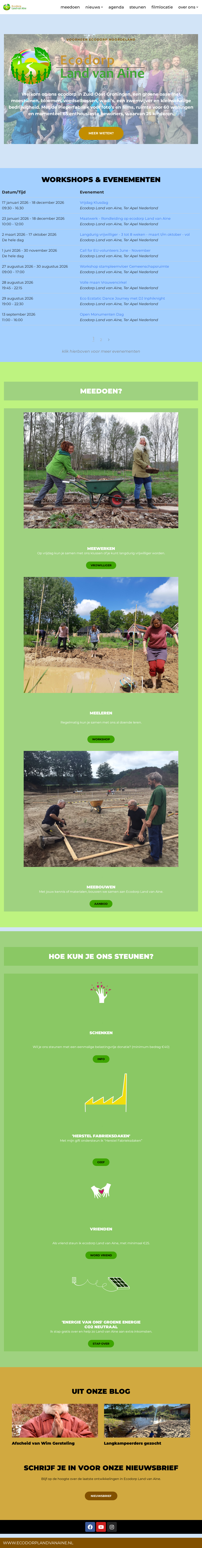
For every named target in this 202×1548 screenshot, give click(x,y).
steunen (137, 7)
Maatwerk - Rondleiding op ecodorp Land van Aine (125, 218)
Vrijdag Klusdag (94, 202)
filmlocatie (162, 7)
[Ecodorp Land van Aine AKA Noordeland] (15, 7)
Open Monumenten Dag (102, 314)
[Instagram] (112, 1527)
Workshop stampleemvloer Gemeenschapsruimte (124, 266)
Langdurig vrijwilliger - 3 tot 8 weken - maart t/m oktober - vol (135, 234)
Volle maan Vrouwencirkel (103, 282)
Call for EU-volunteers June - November (115, 250)
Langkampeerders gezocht (132, 1443)
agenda (116, 7)
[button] (102, 7)
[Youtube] (101, 1527)
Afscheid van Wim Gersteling (43, 1443)
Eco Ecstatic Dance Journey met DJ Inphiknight (122, 298)
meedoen (70, 7)
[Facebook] (90, 1527)
